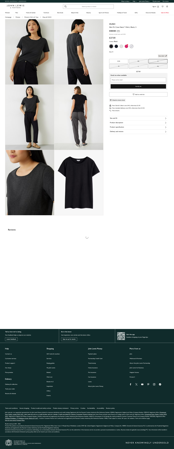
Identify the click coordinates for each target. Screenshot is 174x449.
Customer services (10, 358)
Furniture (46, 13)
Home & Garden (31, 13)
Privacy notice (74, 408)
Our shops (8, 368)
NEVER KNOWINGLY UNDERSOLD (15, 1)
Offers (48, 391)
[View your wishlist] (162, 6)
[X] (136, 385)
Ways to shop (125, 1)
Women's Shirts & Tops (31, 17)
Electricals (60, 13)
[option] (111, 46)
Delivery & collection (11, 384)
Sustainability (91, 408)
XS (134, 61)
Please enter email (117, 80)
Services (49, 358)
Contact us (8, 354)
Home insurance (93, 368)
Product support (10, 363)
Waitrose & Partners (136, 358)
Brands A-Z (50, 381)
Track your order (10, 389)
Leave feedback (11, 339)
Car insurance (92, 377)
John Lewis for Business (137, 368)
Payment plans (92, 354)
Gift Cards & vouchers (53, 354)
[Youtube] (142, 385)
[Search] (65, 6)
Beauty (88, 13)
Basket (49, 372)
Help (134, 1)
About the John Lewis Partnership (140, 363)
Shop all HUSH (47, 17)
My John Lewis (156, 1)
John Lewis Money (144, 1)
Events (49, 395)
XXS (118, 61)
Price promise (9, 372)
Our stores (166, 1)
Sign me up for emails (69, 339)
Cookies (82, 408)
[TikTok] (160, 385)
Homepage (8, 17)
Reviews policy (110, 408)
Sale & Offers (165, 13)
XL (154, 66)
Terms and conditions (11, 408)
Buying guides (51, 363)
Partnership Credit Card (95, 358)
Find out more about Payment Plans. (15, 420)
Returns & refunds (10, 393)
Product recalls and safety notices (41, 408)
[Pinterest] (148, 385)
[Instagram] (154, 385)
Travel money (92, 363)
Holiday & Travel (122, 13)
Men (16, 13)
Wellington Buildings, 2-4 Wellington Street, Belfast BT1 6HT (22, 418)
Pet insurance (92, 372)
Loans (90, 381)
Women (7, 13)
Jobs (131, 354)
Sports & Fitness (104, 13)
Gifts (136, 13)
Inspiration (50, 386)
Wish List (49, 377)
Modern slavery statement (61, 408)
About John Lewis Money (95, 386)
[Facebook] (130, 385)
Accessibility (100, 408)
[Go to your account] (158, 6)
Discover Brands (151, 13)
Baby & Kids (74, 13)
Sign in (154, 6)
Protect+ (132, 377)
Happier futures (134, 372)
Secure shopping (24, 408)
